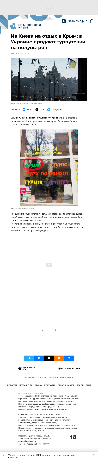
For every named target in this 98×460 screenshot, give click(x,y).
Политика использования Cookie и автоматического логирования (48, 404)
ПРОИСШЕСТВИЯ (56, 377)
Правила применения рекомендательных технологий (42, 409)
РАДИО (38, 385)
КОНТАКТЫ (49, 385)
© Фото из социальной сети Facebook (22, 208)
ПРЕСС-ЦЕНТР (25, 385)
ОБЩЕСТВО (42, 377)
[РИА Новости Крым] (25, 26)
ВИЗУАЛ (69, 377)
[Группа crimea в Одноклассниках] (59, 358)
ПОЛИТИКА (30, 377)
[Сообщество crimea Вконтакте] (39, 358)
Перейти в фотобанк (37, 103)
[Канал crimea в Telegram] (29, 358)
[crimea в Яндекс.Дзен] (49, 358)
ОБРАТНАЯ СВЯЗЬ (66, 385)
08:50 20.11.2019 (16, 54)
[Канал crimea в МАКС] (69, 358)
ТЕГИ (88, 385)
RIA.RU (80, 385)
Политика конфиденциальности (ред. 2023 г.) (38, 406)
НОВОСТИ (12, 385)
